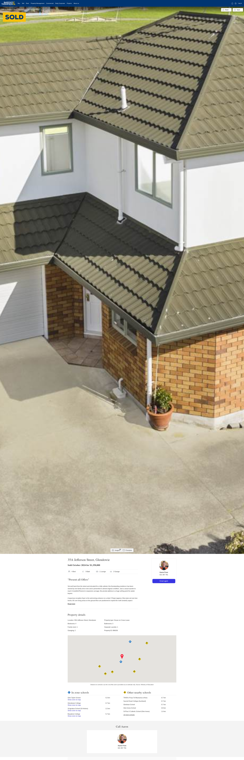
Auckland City (11, 9)
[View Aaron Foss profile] (164, 565)
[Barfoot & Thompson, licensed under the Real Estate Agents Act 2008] (8, 2)
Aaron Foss (164, 572)
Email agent (164, 581)
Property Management (37, 3)
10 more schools (129, 715)
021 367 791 (164, 575)
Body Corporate (60, 3)
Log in (240, 3)
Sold (2, 9)
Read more (71, 604)
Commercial (49, 3)
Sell (23, 3)
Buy (19, 3)
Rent (27, 3)
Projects (69, 3)
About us (76, 3)
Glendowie (21, 9)
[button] (122, 656)
